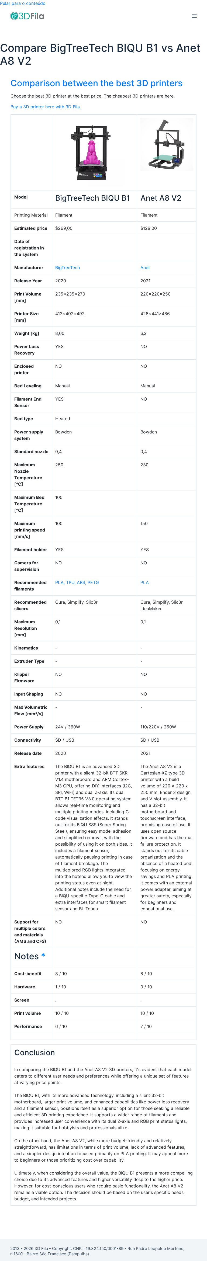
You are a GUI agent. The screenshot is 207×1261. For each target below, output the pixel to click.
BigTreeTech (67, 267)
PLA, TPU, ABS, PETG (77, 582)
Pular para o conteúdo (23, 3)
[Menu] (194, 15)
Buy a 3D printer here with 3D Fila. (46, 106)
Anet (145, 267)
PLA (144, 582)
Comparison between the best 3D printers (96, 83)
